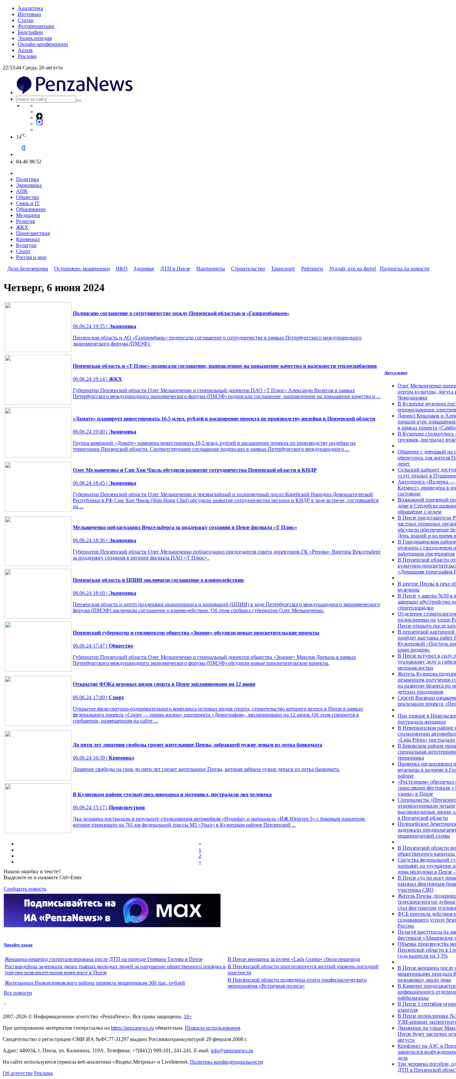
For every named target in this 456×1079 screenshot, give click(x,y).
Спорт (23, 251)
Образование (31, 209)
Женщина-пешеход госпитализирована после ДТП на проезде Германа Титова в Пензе (104, 959)
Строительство (248, 268)
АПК (22, 191)
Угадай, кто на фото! (352, 268)
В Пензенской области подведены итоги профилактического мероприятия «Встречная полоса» (297, 983)
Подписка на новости (404, 268)
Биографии (30, 32)
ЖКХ (22, 227)
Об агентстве (18, 1073)
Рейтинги (312, 268)
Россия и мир (31, 257)
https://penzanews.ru (132, 1028)
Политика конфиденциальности (226, 1062)
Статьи (26, 20)
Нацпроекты (210, 268)
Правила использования (212, 1028)
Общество (27, 197)
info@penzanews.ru (232, 1050)
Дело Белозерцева (27, 268)
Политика (27, 179)
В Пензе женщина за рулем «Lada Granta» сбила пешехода (294, 959)
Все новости (18, 993)
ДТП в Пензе (175, 268)
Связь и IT (28, 203)
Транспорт (283, 268)
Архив (25, 50)
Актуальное (396, 372)
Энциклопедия (35, 38)
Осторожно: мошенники (82, 268)
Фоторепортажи (36, 26)
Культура (26, 245)
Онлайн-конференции (43, 44)
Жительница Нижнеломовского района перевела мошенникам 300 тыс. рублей (95, 983)
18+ (188, 1016)
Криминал (28, 239)
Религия (25, 221)
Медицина (28, 215)
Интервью (29, 14)
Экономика (29, 185)
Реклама (27, 56)
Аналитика (30, 8)
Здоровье (144, 268)
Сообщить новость (25, 889)
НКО (122, 268)
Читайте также (18, 944)
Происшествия (33, 233)
